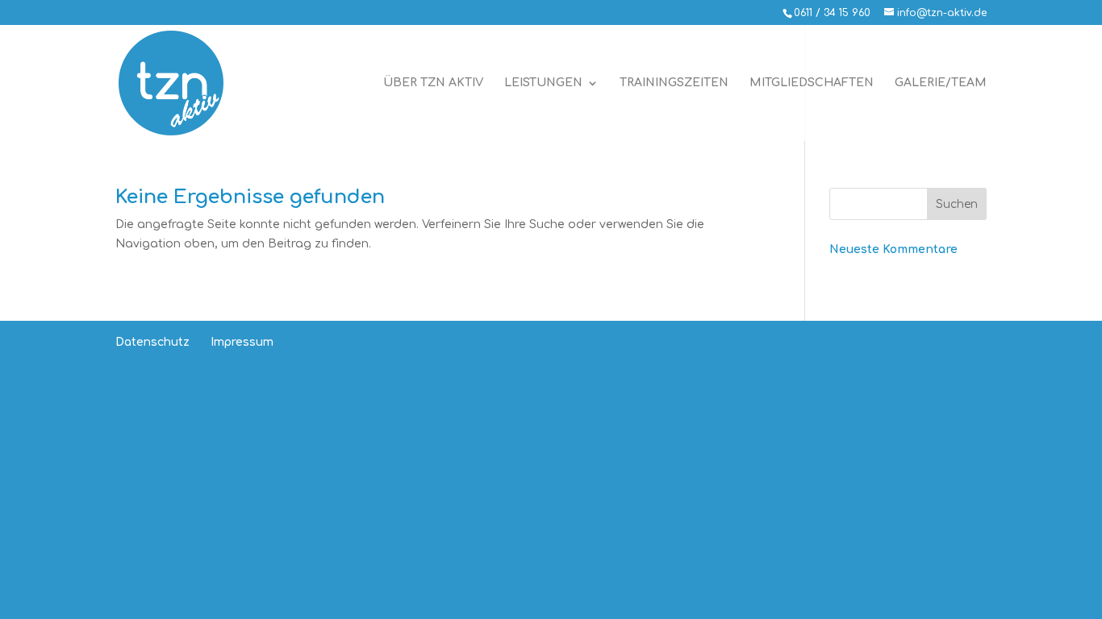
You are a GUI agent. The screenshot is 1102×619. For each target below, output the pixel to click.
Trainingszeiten (674, 83)
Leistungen (543, 83)
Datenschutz (152, 342)
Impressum (242, 342)
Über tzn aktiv (433, 83)
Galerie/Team (941, 83)
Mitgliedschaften (811, 83)
